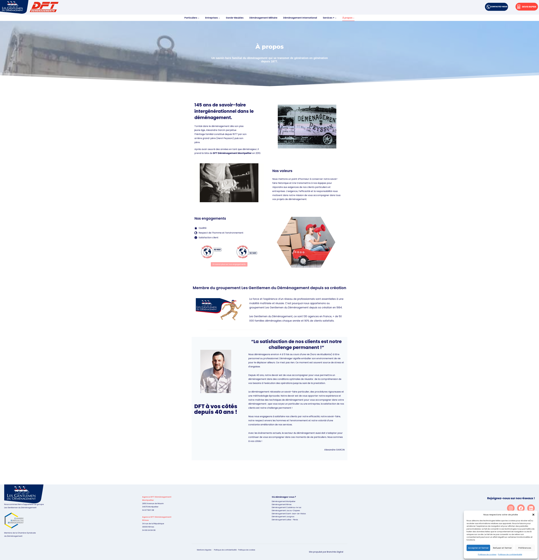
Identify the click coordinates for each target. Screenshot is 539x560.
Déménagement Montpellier (283, 501)
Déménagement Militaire (263, 17)
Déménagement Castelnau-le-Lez (286, 507)
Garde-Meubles (235, 17)
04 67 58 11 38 (148, 510)
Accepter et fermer (478, 547)
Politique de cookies (487, 554)
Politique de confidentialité (510, 554)
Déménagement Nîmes (282, 504)
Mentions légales (204, 550)
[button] (533, 514)
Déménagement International (300, 17)
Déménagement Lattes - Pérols (285, 519)
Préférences (524, 547)
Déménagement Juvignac (283, 516)
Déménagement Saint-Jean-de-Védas (289, 513)
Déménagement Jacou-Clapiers (286, 510)
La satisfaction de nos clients (286, 341)
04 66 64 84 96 (149, 530)
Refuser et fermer (502, 547)
